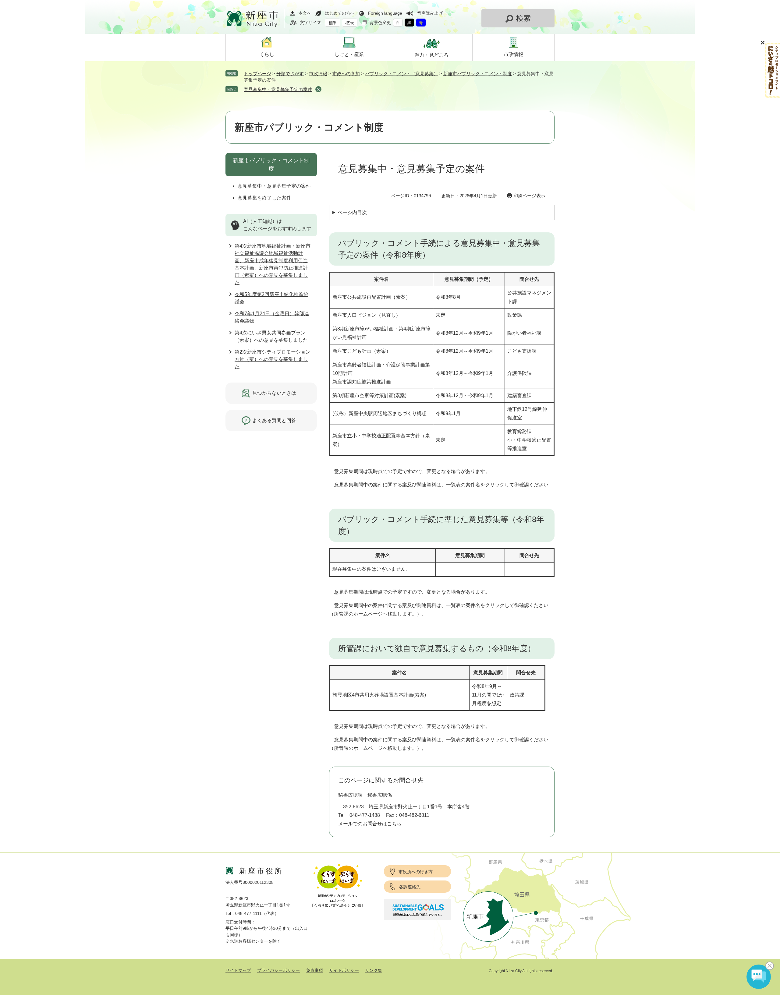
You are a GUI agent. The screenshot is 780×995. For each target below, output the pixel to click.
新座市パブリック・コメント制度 (477, 73)
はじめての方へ (340, 13)
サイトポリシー (344, 970)
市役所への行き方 (416, 871)
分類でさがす (290, 73)
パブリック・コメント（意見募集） (401, 73)
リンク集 (373, 970)
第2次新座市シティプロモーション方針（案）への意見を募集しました (272, 359)
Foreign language (385, 13)
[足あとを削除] (318, 89)
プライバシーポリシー (278, 970)
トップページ (257, 73)
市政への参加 (346, 73)
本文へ (304, 13)
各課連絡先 (409, 886)
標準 (333, 23)
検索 (523, 18)
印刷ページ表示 (529, 195)
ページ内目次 (352, 212)
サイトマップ (238, 970)
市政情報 (318, 73)
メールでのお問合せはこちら (370, 823)
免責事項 (314, 970)
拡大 (349, 23)
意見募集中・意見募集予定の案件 (278, 89)
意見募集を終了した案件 (264, 197)
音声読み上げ (430, 13)
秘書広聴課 (350, 795)
